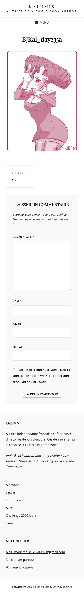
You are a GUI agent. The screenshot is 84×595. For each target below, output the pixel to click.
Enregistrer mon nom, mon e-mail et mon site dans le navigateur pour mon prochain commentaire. (41, 376)
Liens (9, 523)
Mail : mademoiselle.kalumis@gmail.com (35, 552)
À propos (12, 485)
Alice (9, 508)
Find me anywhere (19, 567)
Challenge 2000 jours (21, 515)
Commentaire (23, 237)
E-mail (18, 324)
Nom (17, 301)
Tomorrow (13, 500)
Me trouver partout (20, 560)
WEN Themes (64, 587)
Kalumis (42, 6)
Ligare (10, 492)
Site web (19, 347)
